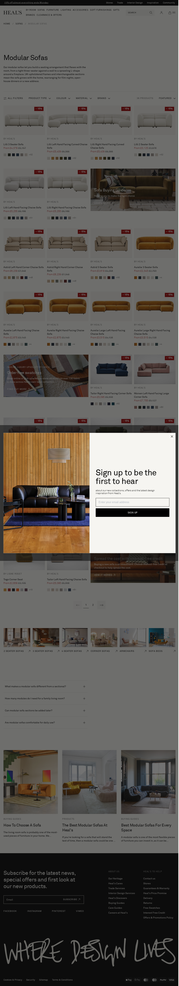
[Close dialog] (170, 436)
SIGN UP (131, 512)
